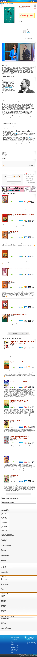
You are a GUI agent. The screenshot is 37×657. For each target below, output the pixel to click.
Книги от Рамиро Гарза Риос (5, 573)
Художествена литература (5, 510)
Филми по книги (3, 568)
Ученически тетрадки (4, 531)
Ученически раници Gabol (5, 627)
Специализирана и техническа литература (7, 535)
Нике (1, 578)
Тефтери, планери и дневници (5, 556)
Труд (1, 588)
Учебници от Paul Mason (4, 572)
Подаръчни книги (4, 526)
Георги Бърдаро (3, 605)
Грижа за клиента (5, 638)
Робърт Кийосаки (3, 601)
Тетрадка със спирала (4, 624)
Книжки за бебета (3, 513)
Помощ (3, 641)
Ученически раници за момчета (6, 628)
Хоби (1, 551)
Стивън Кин (3, 606)
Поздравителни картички (5, 555)
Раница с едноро (3, 623)
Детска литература (4, 511)
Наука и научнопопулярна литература (6, 534)
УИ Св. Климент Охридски (5, 584)
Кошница (4, 639)
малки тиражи (15, 648)
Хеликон (28, 32)
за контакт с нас (31, 641)
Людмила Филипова (4, 602)
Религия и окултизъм (4, 539)
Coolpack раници (3, 629)
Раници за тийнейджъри (5, 619)
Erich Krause (2, 589)
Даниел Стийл (3, 595)
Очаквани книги (3, 560)
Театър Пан (2, 585)
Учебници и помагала (4, 530)
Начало (3, 637)
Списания (2, 559)
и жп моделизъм (15, 647)
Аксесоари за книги (4, 554)
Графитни (2, 622)
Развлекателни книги (5, 521)
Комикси (3, 523)
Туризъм (2, 549)
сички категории (33, 561)
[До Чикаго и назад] (9, 15)
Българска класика (10, 3)
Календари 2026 (3, 550)
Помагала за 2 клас (3, 567)
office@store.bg (33, 643)
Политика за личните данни (33, 654)
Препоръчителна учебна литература (6, 527)
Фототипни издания (4, 546)
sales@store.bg (33, 642)
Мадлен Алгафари (3, 600)
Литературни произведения (5, 566)
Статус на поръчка (5, 640)
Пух (1, 583)
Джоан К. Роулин (3, 599)
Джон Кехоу (2, 611)
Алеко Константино (22, 7)
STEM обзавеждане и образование (15, 645)
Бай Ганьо (30, 137)
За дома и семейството (4, 541)
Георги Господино (4, 610)
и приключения (14, 649)
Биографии (2, 544)
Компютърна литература (4, 509)
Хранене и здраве (3, 540)
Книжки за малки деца (4, 514)
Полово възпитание (4, 522)
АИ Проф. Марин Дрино (4, 579)
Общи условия (28, 654)
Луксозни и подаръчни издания (6, 545)
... (30, 209)
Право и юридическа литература (6, 536)
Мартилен (2, 582)
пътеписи (17, 133)
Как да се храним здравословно (5, 571)
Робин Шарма (3, 597)
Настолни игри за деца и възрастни (15, 638)
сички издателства (33, 590)
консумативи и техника (15, 640)
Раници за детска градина (5, 618)
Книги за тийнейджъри (4, 517)
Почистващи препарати (14, 639)
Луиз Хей (2, 596)
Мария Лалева (3, 607)
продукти (14, 641)
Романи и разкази (4, 518)
